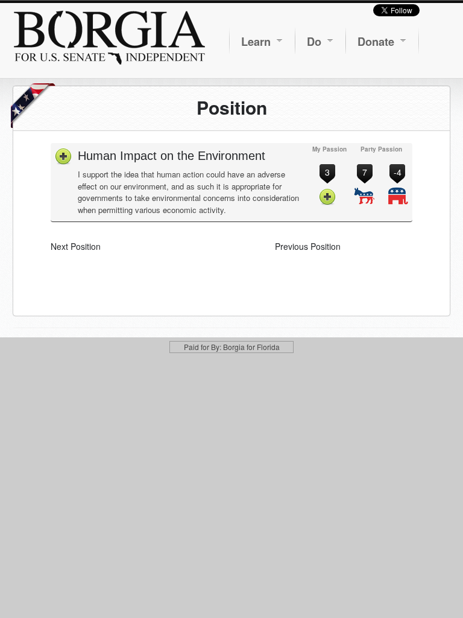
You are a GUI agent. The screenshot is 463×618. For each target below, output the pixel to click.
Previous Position (308, 246)
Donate (375, 41)
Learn (256, 41)
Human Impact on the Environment (171, 155)
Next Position (76, 246)
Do (314, 41)
